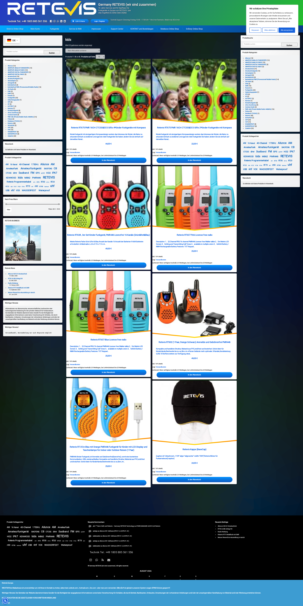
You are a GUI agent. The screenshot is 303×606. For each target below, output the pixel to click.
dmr (15, 173)
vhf (13, 190)
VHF (9, 129)
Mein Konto (35, 29)
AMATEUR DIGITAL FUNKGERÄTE (18, 72)
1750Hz (34, 164)
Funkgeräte (54, 29)
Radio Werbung (13, 283)
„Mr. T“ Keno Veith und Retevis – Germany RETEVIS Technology (113, 526)
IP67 (54, 172)
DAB (9, 91)
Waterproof (44, 190)
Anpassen (255, 30)
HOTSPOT (11, 106)
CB (55, 168)
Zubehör (10, 136)
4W (7, 164)
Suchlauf (46, 186)
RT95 (41, 186)
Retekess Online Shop (169, 29)
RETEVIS (49, 177)
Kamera (10, 108)
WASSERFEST (12, 132)
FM (32, 172)
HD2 (48, 173)
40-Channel (24, 164)
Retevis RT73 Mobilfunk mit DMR (18, 288)
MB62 (27, 177)
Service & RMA (75, 29)
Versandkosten (75, 152)
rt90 (36, 186)
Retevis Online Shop (15, 29)
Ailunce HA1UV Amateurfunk (17, 274)
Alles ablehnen (269, 30)
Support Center (117, 29)
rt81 (32, 186)
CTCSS (8, 173)
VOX (18, 190)
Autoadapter (12, 81)
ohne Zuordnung (13, 112)
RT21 (7, 186)
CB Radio (11, 89)
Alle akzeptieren (287, 30)
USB (7, 190)
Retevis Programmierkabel (19, 182)
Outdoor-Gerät (12, 115)
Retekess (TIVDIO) (14, 121)
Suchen (52, 53)
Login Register (99, 21)
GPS (9, 102)
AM (52, 164)
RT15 (47, 182)
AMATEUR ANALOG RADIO (16, 70)
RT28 (19, 186)
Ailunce (10, 66)
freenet (10, 95)
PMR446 (36, 177)
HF (8, 104)
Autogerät (11, 83)
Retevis (10, 123)
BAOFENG (48, 169)
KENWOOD (11, 178)
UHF (9, 127)
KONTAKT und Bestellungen (141, 29)
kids (20, 177)
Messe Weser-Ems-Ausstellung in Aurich (21, 292)
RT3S (43, 182)
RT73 (28, 186)
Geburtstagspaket (13, 100)
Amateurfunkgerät (14, 78)
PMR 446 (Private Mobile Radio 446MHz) (21, 117)
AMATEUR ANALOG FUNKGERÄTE (18, 68)
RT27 (15, 186)
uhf (52, 186)
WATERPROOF (12, 134)
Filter (8, 210)
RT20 (53, 182)
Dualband (24, 172)
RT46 (23, 186)
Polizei (10, 119)
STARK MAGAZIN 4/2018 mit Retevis (148, 526)
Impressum (96, 29)
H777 (43, 173)
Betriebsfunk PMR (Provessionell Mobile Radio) (23, 87)
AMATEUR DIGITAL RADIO (16, 74)
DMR (9, 93)
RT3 (38, 182)
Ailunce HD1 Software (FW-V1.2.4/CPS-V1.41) (114, 531)
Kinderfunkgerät (13, 110)
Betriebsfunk (12, 85)
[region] (272, 20)
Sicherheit (11, 125)
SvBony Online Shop (194, 29)
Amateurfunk (12, 76)
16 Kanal (13, 164)
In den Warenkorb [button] (108, 160)
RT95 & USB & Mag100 (15, 278)
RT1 (34, 182)
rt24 (12, 186)
